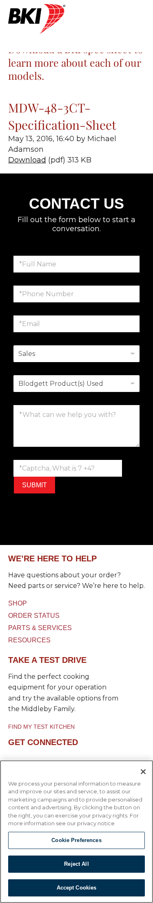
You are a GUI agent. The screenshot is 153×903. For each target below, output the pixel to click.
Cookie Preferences (76, 840)
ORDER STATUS (34, 615)
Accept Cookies (77, 888)
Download (27, 159)
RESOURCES (29, 640)
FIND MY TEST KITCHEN (41, 726)
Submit (34, 485)
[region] (76, 831)
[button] (76, 16)
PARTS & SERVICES (40, 627)
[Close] (143, 772)
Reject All (76, 864)
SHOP (17, 603)
